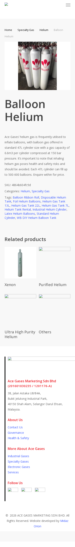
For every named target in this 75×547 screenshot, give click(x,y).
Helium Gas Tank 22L (25, 205)
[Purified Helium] (54, 262)
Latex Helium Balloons (20, 214)
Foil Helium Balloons (27, 201)
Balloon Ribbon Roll (26, 197)
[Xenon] (20, 262)
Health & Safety (18, 438)
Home (8, 30)
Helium (44, 30)
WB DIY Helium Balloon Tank (36, 218)
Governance (16, 433)
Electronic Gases (19, 467)
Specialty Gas (26, 30)
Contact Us (15, 427)
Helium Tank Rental (18, 209)
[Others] (54, 310)
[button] (68, 5)
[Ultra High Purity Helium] (20, 310)
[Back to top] (37, 544)
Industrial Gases (18, 456)
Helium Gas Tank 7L (55, 205)
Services (13, 472)
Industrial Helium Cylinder (49, 209)
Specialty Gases (18, 461)
